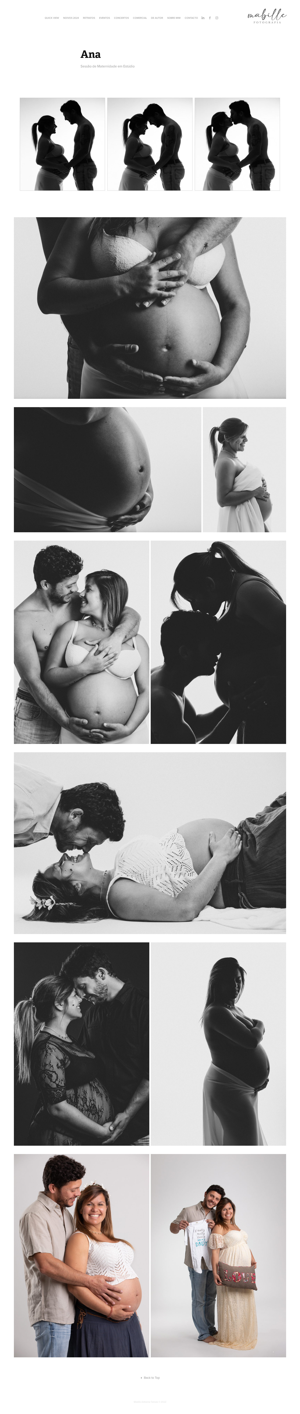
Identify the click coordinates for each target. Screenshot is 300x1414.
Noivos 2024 (71, 18)
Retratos (89, 18)
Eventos (104, 18)
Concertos (121, 18)
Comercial (140, 18)
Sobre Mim (174, 18)
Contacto (191, 18)
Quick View (52, 18)
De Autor (157, 18)
